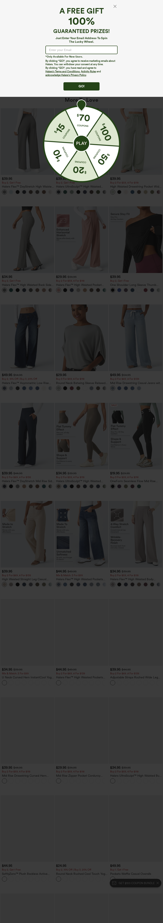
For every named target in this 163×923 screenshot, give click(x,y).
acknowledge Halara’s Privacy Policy (65, 75)
